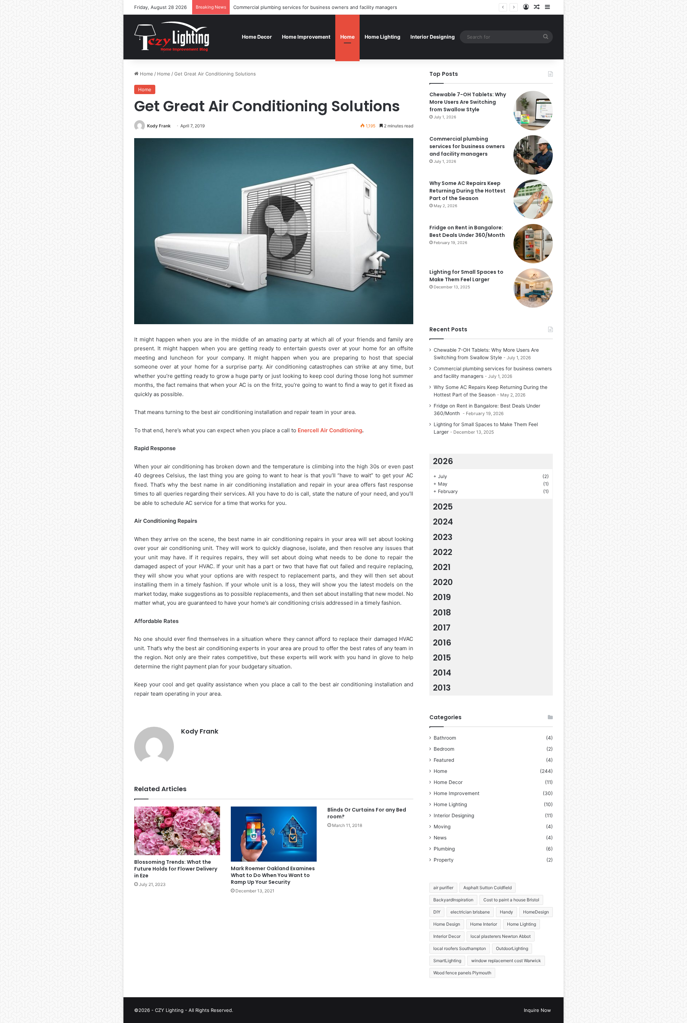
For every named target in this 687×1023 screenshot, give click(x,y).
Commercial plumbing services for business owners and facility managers (315, 7)
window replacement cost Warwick (506, 960)
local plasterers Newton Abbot (501, 936)
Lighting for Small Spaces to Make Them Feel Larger (466, 275)
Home (347, 37)
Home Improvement (306, 37)
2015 (442, 657)
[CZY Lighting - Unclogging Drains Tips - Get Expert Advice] (172, 36)
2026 (443, 461)
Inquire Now (537, 1010)
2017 (441, 627)
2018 (442, 612)
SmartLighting (447, 960)
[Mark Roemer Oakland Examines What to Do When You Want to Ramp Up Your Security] (274, 834)
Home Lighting (382, 37)
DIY (436, 912)
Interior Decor (447, 936)
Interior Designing (432, 37)
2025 (443, 506)
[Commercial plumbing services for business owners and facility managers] (533, 155)
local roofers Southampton (459, 948)
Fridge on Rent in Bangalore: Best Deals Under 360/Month (467, 231)
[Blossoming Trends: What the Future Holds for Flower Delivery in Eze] (177, 831)
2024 (443, 521)
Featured (444, 760)
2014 (442, 672)
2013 (442, 687)
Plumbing (444, 849)
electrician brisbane (470, 912)
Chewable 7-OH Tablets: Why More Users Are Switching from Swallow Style (467, 102)
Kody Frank (159, 125)
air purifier (443, 887)
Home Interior (483, 924)
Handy (506, 912)
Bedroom (444, 749)
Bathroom (445, 738)
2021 (441, 567)
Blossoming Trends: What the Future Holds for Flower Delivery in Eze (175, 868)
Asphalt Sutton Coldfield (487, 887)
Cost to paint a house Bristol (511, 899)
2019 (442, 597)
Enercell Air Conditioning (330, 430)
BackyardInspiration (453, 899)
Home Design (446, 924)
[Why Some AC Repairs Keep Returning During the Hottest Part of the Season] (533, 199)
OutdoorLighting (512, 948)
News (440, 838)
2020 (443, 582)
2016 (442, 642)
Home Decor (257, 37)
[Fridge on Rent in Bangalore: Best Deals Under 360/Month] (533, 243)
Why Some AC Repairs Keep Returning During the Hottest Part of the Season (467, 191)
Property (444, 860)
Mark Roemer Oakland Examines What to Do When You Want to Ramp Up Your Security (273, 875)
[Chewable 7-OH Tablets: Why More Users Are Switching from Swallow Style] (533, 110)
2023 (443, 537)
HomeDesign (536, 912)
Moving (442, 826)
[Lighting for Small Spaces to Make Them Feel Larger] (533, 288)
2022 (442, 552)
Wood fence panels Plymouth (462, 972)
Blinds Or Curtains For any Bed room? (366, 813)
